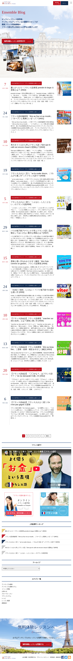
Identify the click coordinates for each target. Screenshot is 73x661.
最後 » (48, 436)
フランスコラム (6, 596)
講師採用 (58, 657)
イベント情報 (6, 589)
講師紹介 (4, 603)
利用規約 (52, 657)
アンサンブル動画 (7, 584)
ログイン (64, 3)
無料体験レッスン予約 (57, 3)
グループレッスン (7, 593)
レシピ (4, 598)
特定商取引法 (32, 657)
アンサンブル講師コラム (9, 586)
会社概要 (24, 657)
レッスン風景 (6, 600)
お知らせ (4, 591)
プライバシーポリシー (43, 657)
